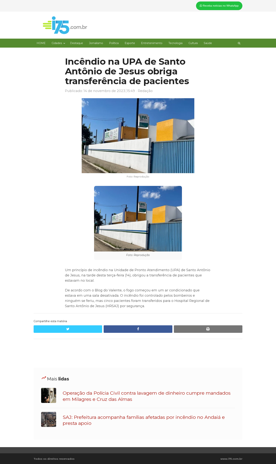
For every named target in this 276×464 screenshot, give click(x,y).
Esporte (130, 43)
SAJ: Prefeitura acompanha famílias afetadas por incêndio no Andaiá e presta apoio (144, 420)
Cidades (57, 43)
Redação (145, 91)
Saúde (208, 43)
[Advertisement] (138, 353)
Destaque (76, 43)
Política (114, 43)
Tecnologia (175, 43)
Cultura (193, 43)
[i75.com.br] (65, 25)
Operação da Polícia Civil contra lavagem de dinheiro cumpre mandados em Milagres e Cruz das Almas (147, 396)
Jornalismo (96, 43)
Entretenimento (151, 43)
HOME (41, 43)
